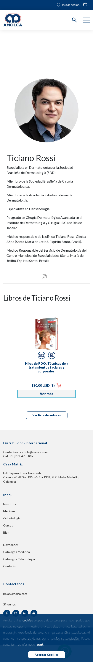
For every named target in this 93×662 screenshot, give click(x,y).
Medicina (9, 511)
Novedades (11, 545)
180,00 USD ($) (43, 385)
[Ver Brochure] (51, 355)
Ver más (46, 394)
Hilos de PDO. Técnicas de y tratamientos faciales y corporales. (46, 367)
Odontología (11, 518)
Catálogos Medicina (16, 552)
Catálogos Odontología (19, 559)
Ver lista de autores (46, 415)
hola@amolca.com (15, 594)
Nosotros (9, 504)
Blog (6, 532)
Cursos (8, 525)
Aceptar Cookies (47, 654)
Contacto (9, 566)
